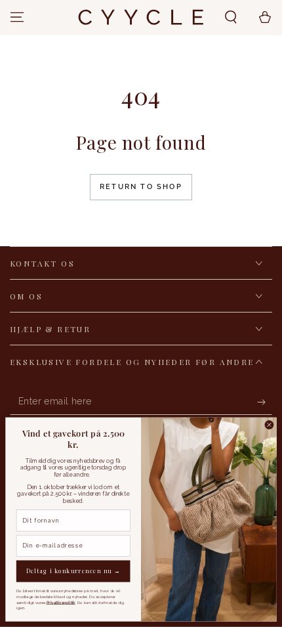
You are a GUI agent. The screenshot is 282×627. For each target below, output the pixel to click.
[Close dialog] (269, 424)
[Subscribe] (264, 401)
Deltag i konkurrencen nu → (73, 571)
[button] (231, 17)
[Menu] (17, 17)
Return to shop (141, 187)
